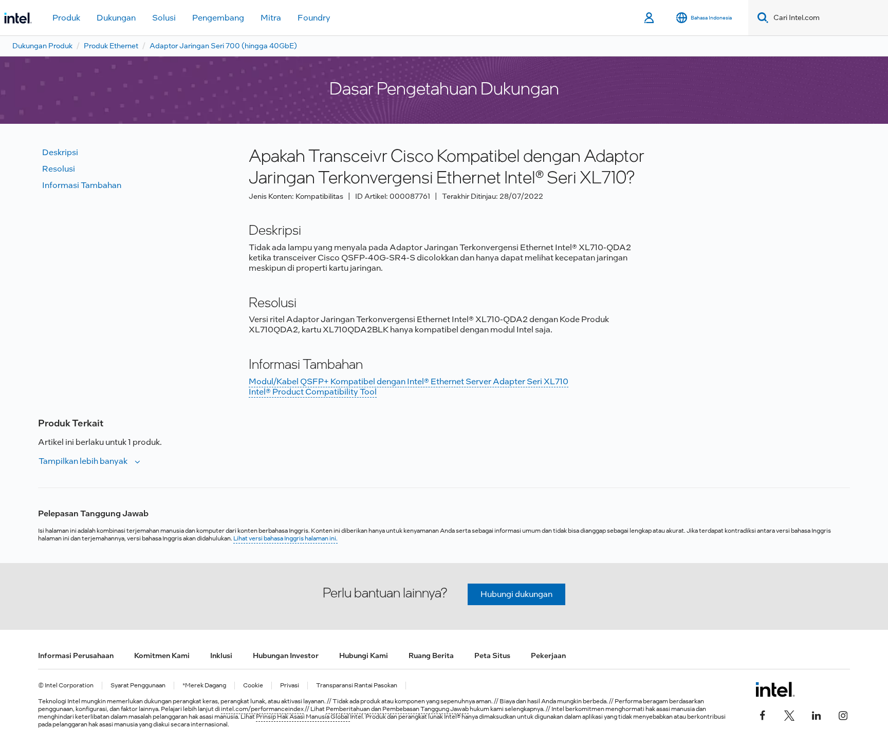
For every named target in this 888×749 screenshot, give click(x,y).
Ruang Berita (431, 655)
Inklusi (221, 655)
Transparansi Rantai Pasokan (356, 685)
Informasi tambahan (81, 185)
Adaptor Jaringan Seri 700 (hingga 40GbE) (223, 45)
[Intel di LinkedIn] (816, 714)
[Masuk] (650, 18)
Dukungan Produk (42, 45)
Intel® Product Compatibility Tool (313, 391)
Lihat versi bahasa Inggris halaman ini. (285, 538)
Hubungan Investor (286, 655)
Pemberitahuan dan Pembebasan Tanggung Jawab (397, 709)
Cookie (253, 685)
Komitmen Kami (162, 655)
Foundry (314, 17)
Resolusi (58, 168)
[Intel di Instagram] (843, 714)
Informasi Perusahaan (76, 655)
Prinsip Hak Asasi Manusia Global (303, 717)
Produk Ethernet (111, 45)
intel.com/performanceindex (262, 709)
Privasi (289, 685)
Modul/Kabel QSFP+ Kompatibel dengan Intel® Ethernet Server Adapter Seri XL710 (408, 381)
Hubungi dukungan (516, 594)
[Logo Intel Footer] (775, 689)
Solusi (164, 17)
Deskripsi (60, 152)
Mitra (271, 17)
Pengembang (218, 17)
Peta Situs (492, 655)
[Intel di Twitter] (789, 714)
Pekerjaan (548, 655)
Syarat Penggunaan (137, 685)
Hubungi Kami (363, 655)
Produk (66, 17)
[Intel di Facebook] (762, 714)
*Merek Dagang (204, 685)
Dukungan (116, 17)
